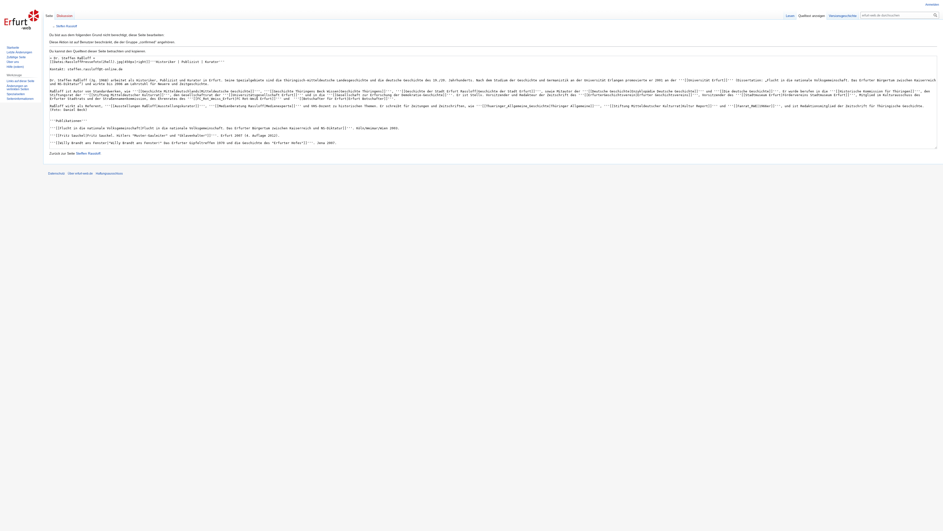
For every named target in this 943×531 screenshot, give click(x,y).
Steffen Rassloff (66, 26)
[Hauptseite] (21, 19)
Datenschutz (56, 173)
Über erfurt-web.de (80, 173)
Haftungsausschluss (109, 173)
